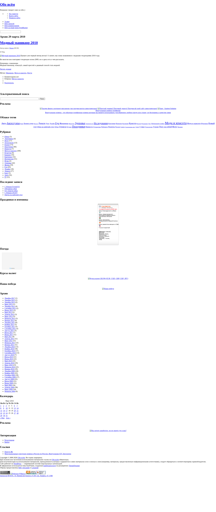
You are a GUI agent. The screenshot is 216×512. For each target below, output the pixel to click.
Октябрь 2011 (9, 326)
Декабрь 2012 (9, 306)
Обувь (57, 127)
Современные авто (130, 127)
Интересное (9, 159)
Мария (11, 48)
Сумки (142, 127)
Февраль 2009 (9, 391)
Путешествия (97, 127)
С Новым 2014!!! (10, 193)
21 (17, 411)
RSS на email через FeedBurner (16, 28)
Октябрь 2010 (9, 351)
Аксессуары (13, 123)
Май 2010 (8, 361)
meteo (12, 268)
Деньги (41, 123)
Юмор (6, 137)
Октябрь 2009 (9, 375)
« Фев (2, 418)
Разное (7, 145)
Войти (6, 442)
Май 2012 (8, 312)
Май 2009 (8, 385)
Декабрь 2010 (9, 347)
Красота (132, 123)
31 (7, 416)
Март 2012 (8, 316)
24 (7, 413)
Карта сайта (13, 16)
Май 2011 (8, 337)
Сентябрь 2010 (10, 353)
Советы (122, 127)
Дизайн (52, 123)
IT (5, 177)
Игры (6, 161)
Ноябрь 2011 (9, 324)
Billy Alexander (24, 468)
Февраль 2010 (9, 367)
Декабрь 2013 (9, 302)
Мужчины (204, 123)
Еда (57, 123)
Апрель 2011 (9, 339)
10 (7, 408)
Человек (180, 127)
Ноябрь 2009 (9, 373)
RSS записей (9, 24)
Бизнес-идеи (28, 123)
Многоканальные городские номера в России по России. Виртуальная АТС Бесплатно (37, 454)
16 (4, 411)
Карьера (119, 123)
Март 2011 (8, 341)
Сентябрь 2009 (10, 377)
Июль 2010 (8, 357)
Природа (89, 127)
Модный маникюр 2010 (19, 43)
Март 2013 (8, 304)
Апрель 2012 (9, 314)
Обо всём (7, 4)
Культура (7, 153)
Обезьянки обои (10, 189)
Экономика (8, 139)
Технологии (149, 127)
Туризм (156, 127)
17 (7, 411)
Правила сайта (14, 18)
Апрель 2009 (9, 387)
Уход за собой (165, 127)
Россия (117, 127)
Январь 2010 (9, 369)
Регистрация (9, 440)
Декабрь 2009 (9, 371)
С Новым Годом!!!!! (12, 187)
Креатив (139, 123)
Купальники (145, 123)
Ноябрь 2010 (9, 349)
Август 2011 (9, 331)
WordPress (17, 464)
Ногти (29, 73)
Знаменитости (89, 123)
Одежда (62, 127)
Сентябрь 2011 (10, 329)
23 (4, 413)
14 (17, 408)
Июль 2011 (8, 333)
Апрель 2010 (9, 363)
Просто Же (8, 452)
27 (15, 413)
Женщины (64, 123)
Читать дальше (5, 69)
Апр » (8, 418)
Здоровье (80, 123)
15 (1, 411)
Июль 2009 (8, 381)
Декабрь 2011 (9, 322)
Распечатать (9, 83)
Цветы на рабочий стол (13, 195)
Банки (21, 123)
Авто (3, 123)
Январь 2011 (9, 345)
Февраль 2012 (9, 318)
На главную (13, 14)
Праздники (78, 126)
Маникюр (10, 73)
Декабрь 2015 (9, 300)
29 (1, 416)
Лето (149, 123)
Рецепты (111, 127)
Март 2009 (8, 389)
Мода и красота (20, 73)
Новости (7, 149)
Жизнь (7, 165)
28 (17, 413)
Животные (71, 123)
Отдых (69, 127)
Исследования (101, 123)
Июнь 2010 (8, 359)
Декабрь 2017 (9, 298)
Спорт (137, 127)
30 (4, 416)
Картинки (111, 123)
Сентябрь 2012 (10, 308)
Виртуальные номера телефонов (108, 110)
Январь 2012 (9, 320)
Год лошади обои (11, 191)
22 (1, 413)
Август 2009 (9, 379)
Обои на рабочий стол (45, 127)
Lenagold (35, 468)
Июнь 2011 (8, 335)
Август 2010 (9, 355)
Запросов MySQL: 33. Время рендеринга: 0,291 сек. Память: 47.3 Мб (26, 476)
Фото (174, 127)
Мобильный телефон (157, 123)
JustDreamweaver (49, 466)
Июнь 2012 (8, 310)
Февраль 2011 (9, 343)
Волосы (36, 123)
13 (15, 408)
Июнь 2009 (8, 383)
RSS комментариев (11, 26)
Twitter (7, 22)
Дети (47, 123)
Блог (6, 173)
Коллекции (125, 123)
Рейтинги (104, 127)
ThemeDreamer (74, 466)
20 (15, 411)
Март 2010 (8, 365)
